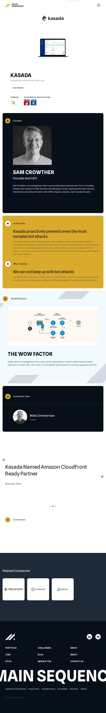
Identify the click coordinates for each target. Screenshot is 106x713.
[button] (98, 5)
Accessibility (62, 689)
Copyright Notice (48, 689)
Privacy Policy (33, 689)
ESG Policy (74, 689)
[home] (14, 5)
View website (18, 88)
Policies (84, 689)
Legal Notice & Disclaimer (15, 689)
